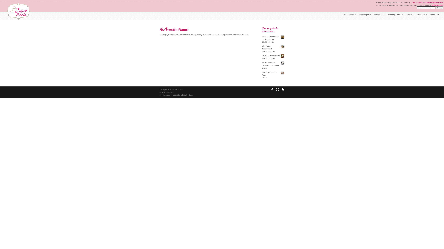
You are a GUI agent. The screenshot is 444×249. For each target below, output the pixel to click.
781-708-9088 (417, 2)
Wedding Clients (394, 15)
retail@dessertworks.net (433, 2)
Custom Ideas (379, 15)
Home (432, 15)
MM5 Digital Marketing (182, 95)
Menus (409, 15)
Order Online (349, 15)
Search (439, 8)
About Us (421, 15)
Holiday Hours (437, 5)
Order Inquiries (365, 15)
